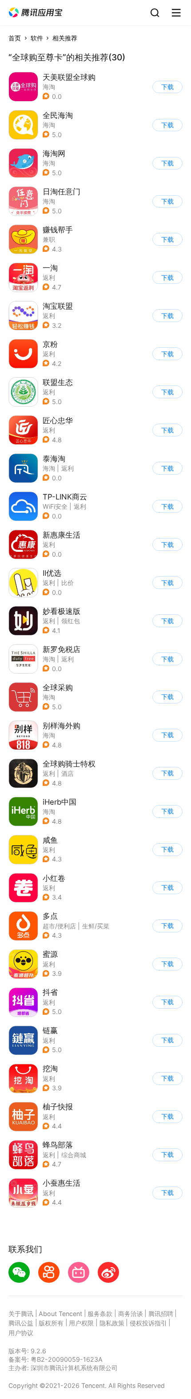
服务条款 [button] (100, 1313)
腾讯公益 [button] (20, 1323)
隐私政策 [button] (111, 1323)
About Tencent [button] (60, 1313)
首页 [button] (14, 38)
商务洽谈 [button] (130, 1313)
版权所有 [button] (51, 1323)
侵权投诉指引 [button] (148, 1323)
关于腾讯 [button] (20, 1313)
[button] (35, 13)
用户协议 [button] (20, 1332)
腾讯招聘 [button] (160, 1313)
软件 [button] (37, 38)
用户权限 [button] (81, 1323)
